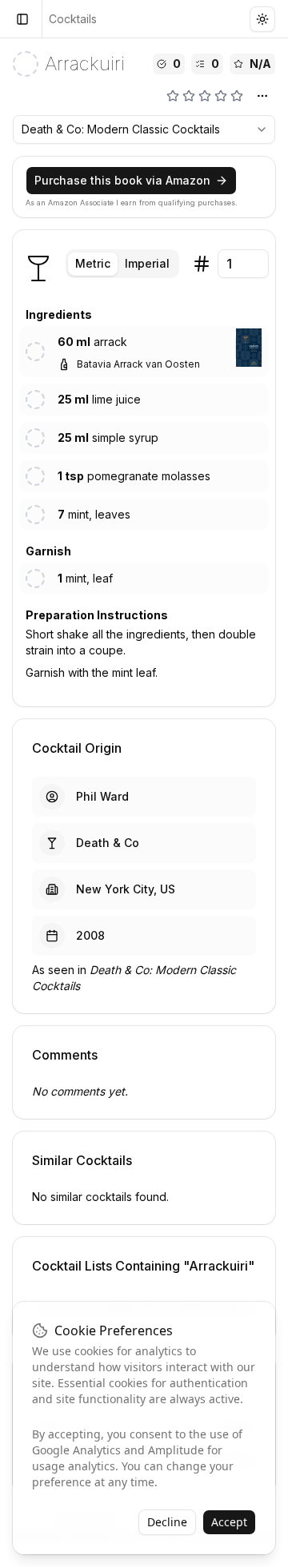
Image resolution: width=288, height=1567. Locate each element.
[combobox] (144, 129)
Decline (167, 1521)
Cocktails (73, 19)
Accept (229, 1521)
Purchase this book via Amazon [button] (122, 180)
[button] (248, 347)
